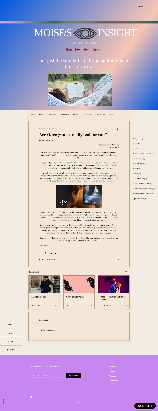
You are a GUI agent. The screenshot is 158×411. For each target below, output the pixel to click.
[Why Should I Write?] (79, 284)
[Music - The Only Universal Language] (113, 284)
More (112, 114)
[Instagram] (31, 397)
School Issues (101, 114)
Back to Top (3, 402)
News (112, 371)
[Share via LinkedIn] (51, 253)
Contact (113, 380)
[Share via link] (56, 253)
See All (127, 271)
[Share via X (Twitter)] (45, 253)
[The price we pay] (44, 284)
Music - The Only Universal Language (113, 298)
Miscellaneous (44, 246)
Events (41, 114)
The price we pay (38, 296)
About (112, 376)
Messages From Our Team (69, 114)
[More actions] (117, 129)
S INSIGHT (101, 33)
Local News (52, 114)
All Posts (31, 114)
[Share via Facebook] (40, 253)
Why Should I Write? (75, 296)
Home (112, 366)
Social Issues (87, 114)
